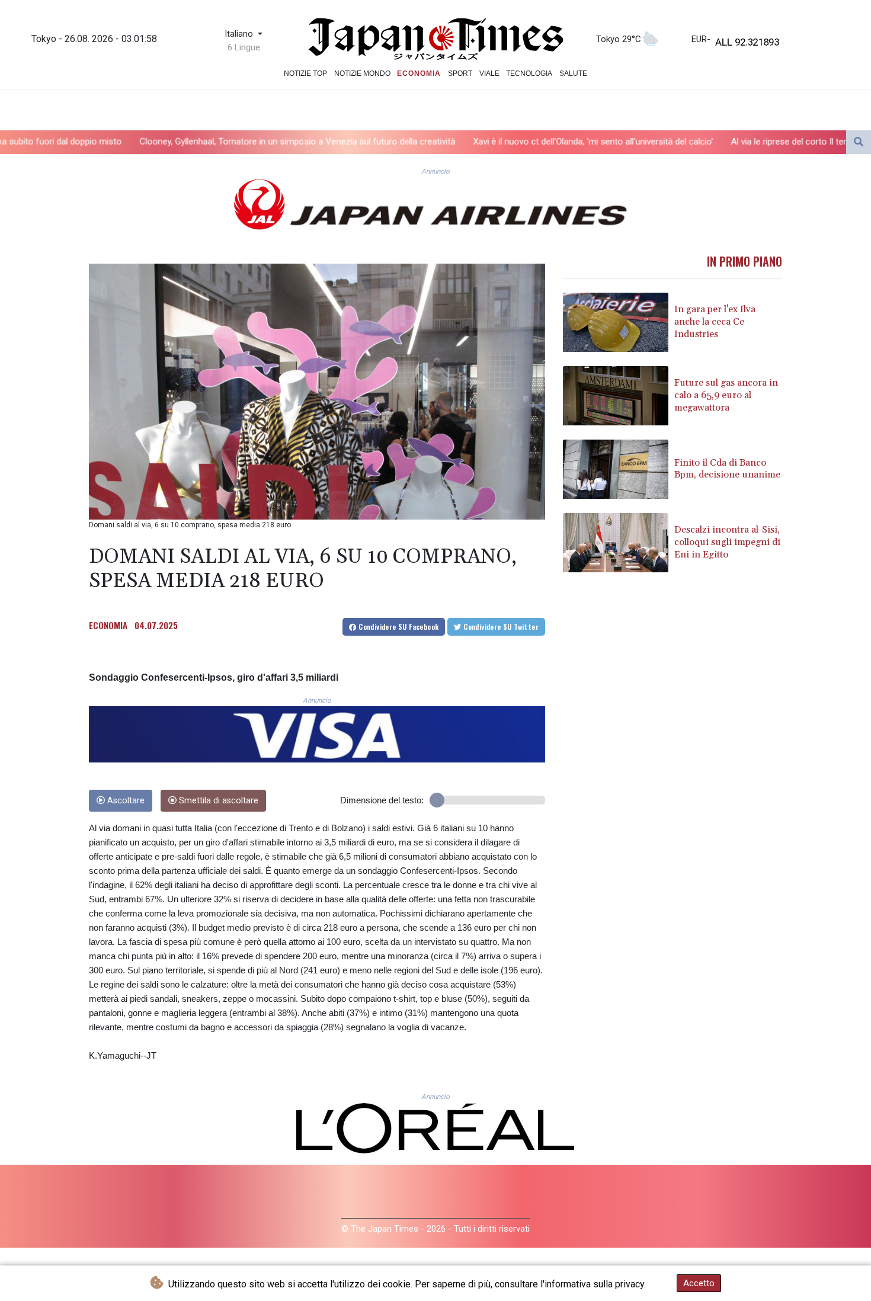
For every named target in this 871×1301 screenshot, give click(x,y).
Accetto (699, 1283)
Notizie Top (305, 73)
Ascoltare (125, 801)
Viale (489, 73)
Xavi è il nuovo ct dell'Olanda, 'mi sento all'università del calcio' (488, 141)
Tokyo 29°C (618, 39)
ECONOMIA (108, 625)
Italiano (240, 34)
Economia (419, 73)
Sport (460, 73)
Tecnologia (529, 73)
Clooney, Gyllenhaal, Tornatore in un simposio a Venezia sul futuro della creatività (192, 141)
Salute (573, 73)
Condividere (398, 626)
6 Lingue (244, 47)
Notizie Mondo (362, 73)
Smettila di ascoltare (217, 801)
